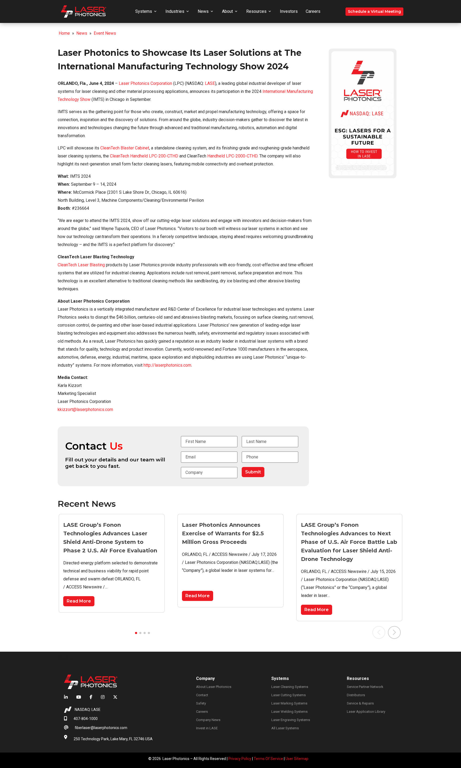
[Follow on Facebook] (91, 697)
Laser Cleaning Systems (289, 687)
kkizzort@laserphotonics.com (85, 409)
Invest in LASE (207, 728)
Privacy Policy (239, 759)
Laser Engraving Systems (290, 720)
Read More (79, 601)
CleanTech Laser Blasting (81, 264)
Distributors (356, 695)
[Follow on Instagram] (103, 697)
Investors (289, 11)
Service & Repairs (360, 703)
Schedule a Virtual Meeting (374, 11)
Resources (256, 11)
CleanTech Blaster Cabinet (124, 148)
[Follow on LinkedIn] (68, 697)
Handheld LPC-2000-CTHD (231, 156)
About (227, 11)
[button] (136, 633)
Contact (202, 695)
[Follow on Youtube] (78, 697)
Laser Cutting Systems (288, 695)
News (203, 11)
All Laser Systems (285, 728)
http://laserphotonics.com (167, 365)
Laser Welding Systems (289, 712)
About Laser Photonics (213, 687)
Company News (208, 720)
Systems (143, 11)
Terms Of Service (268, 759)
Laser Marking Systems (289, 703)
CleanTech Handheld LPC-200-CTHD (144, 156)
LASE (210, 83)
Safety (201, 703)
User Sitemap (296, 759)
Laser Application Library (366, 712)
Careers (313, 11)
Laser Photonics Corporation (145, 83)
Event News (105, 33)
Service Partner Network (365, 687)
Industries (174, 11)
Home (64, 33)
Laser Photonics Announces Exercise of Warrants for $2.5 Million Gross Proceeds (223, 533)
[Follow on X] (113, 697)
